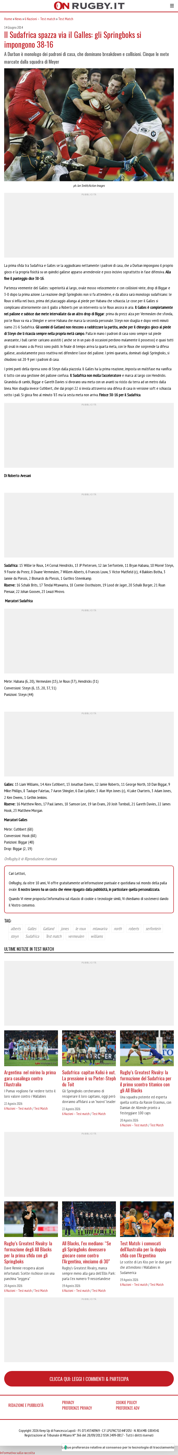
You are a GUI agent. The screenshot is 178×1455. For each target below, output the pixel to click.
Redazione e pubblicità (26, 1405)
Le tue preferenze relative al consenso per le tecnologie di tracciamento (118, 1447)
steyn (15, 936)
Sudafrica (32, 936)
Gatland (48, 928)
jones (65, 928)
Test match (53, 936)
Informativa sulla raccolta (17, 1452)
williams (97, 936)
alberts (16, 928)
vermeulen (76, 936)
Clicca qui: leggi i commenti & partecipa (89, 1378)
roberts (133, 928)
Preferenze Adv (128, 1408)
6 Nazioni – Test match (40, 18)
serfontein (153, 928)
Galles (31, 928)
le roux (80, 928)
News (18, 18)
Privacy (68, 1402)
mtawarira (99, 928)
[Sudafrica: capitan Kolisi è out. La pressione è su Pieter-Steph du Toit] (89, 1048)
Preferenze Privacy (77, 1408)
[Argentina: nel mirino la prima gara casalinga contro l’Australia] (31, 1048)
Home (8, 18)
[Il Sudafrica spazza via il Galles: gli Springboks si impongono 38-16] (89, 125)
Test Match (65, 18)
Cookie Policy (126, 1402)
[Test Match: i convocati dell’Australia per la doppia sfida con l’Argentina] (147, 1219)
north (118, 928)
